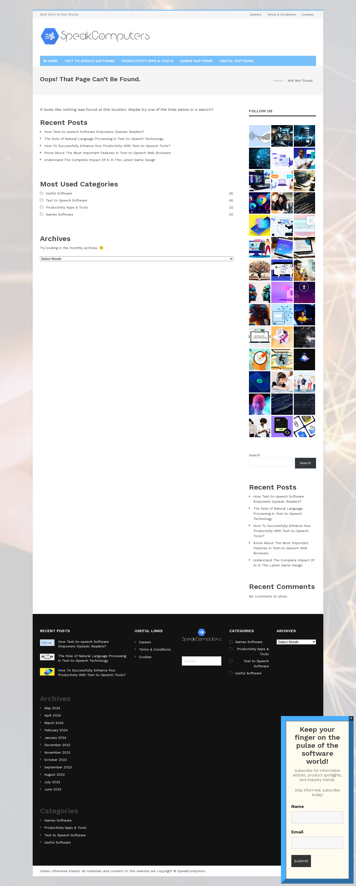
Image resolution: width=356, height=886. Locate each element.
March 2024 (53, 723)
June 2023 (52, 789)
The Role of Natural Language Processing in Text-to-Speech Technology (103, 139)
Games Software (196, 61)
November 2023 (57, 752)
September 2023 (58, 767)
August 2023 (54, 774)
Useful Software (237, 61)
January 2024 (55, 738)
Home (52, 61)
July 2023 (52, 782)
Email (297, 831)
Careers (255, 14)
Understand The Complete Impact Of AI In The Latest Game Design (99, 160)
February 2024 (56, 730)
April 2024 (52, 715)
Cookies (308, 14)
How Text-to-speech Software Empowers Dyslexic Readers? (94, 132)
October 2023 (55, 760)
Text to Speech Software (89, 61)
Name (297, 806)
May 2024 (52, 708)
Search (254, 455)
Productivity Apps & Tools (147, 61)
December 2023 (57, 745)
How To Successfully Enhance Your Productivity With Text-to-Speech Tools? (107, 146)
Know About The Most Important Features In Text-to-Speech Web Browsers (107, 153)
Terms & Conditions (281, 14)
